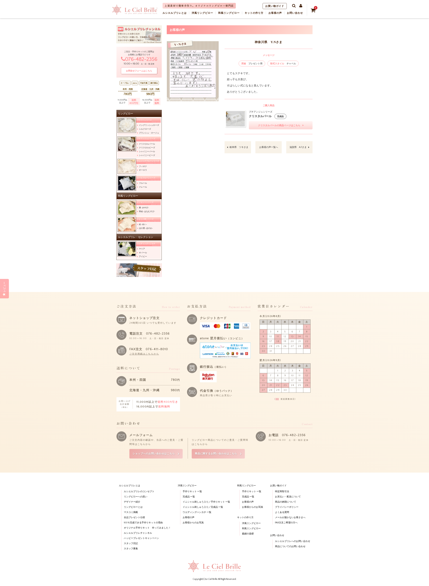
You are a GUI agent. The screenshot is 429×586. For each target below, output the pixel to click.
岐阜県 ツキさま (239, 147)
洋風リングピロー (251, 523)
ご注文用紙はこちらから (144, 354)
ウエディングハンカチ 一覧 (197, 512)
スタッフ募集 (131, 548)
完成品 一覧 (189, 496)
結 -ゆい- (143, 224)
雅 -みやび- (144, 207)
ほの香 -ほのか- (146, 228)
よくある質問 (282, 512)
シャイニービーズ (147, 155)
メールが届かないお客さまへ (290, 517)
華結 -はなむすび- (147, 211)
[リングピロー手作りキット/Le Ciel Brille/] (135, 13)
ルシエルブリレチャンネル (138, 533)
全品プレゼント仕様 (134, 517)
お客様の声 (188, 517)
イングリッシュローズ (149, 125)
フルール (143, 183)
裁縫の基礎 (248, 533)
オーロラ (143, 170)
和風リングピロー (251, 528)
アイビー (143, 256)
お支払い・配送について (288, 496)
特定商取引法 (282, 491)
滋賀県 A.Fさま (298, 147)
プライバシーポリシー (286, 507)
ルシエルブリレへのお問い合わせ (292, 541)
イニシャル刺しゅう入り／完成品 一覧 (203, 507)
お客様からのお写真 (193, 522)
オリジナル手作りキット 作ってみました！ (147, 528)
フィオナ (143, 166)
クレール (143, 187)
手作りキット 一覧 (192, 491)
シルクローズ (145, 129)
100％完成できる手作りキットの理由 (143, 522)
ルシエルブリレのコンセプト (139, 491)
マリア (142, 249)
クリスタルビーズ (147, 147)
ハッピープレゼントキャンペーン (141, 538)
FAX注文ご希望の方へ (286, 522)
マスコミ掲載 (131, 512)
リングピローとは (133, 507)
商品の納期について (285, 502)
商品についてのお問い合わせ (290, 546)
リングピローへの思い (135, 496)
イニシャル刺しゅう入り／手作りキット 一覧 (206, 502)
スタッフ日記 (131, 543)
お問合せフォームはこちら (139, 71)
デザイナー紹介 (132, 502)
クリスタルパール (147, 144)
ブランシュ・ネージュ (149, 133)
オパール (143, 252)
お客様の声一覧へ (268, 147)
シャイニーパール (147, 151)
